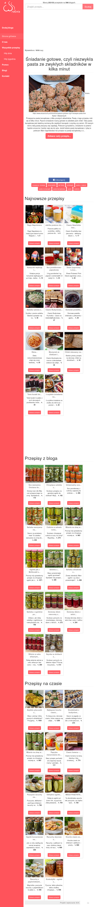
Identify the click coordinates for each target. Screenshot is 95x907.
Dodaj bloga (7, 27)
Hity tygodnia (8, 59)
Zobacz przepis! (34, 243)
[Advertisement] (59, 29)
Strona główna (9, 36)
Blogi (4, 70)
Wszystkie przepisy (11, 47)
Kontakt (5, 76)
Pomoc (5, 64)
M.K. (78, 902)
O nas (4, 41)
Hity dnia (7, 53)
